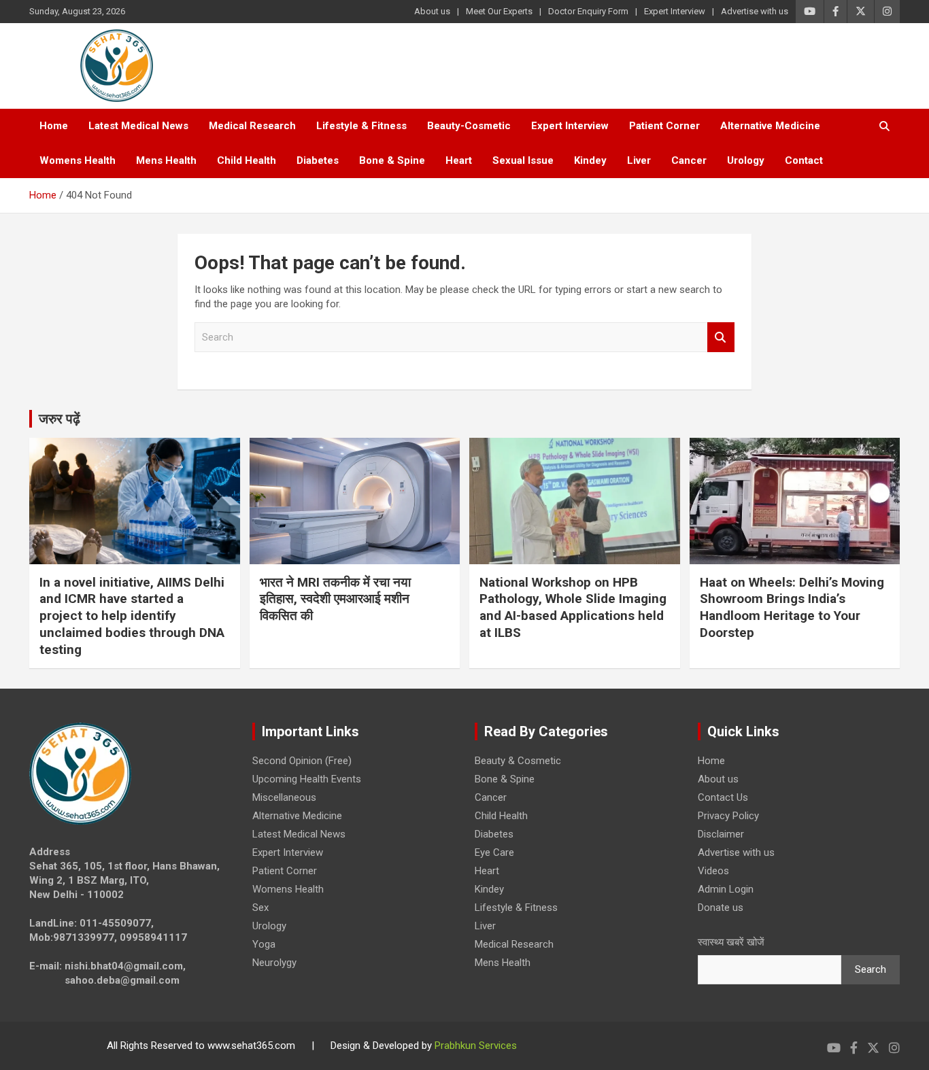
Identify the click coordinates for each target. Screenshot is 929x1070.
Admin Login (726, 889)
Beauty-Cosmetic (469, 126)
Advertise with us (754, 11)
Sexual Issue (523, 160)
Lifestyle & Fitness (361, 126)
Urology (745, 160)
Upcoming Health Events (306, 779)
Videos (713, 871)
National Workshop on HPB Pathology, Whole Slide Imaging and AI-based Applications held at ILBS (572, 607)
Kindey (590, 160)
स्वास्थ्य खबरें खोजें (731, 942)
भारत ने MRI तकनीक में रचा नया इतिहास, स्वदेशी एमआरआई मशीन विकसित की (335, 598)
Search (720, 337)
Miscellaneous (284, 797)
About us (432, 11)
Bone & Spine (392, 160)
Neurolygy (274, 962)
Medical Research (252, 126)
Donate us (720, 907)
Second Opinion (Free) (302, 761)
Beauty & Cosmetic (518, 761)
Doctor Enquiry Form (588, 11)
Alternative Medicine (770, 126)
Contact (804, 160)
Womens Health (77, 160)
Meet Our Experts (499, 11)
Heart (458, 160)
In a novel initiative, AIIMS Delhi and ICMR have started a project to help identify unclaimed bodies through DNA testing (131, 615)
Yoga (263, 944)
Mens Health (166, 160)
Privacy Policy (728, 816)
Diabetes (318, 160)
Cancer (689, 160)
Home (53, 126)
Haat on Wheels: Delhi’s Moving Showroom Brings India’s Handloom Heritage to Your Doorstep (792, 607)
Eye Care (494, 852)
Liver (639, 160)
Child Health (246, 160)
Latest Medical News (138, 126)
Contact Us (723, 797)
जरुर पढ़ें (59, 419)
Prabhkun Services (476, 1045)
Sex (260, 907)
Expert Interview (674, 11)
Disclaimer (721, 834)
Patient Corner (664, 126)
